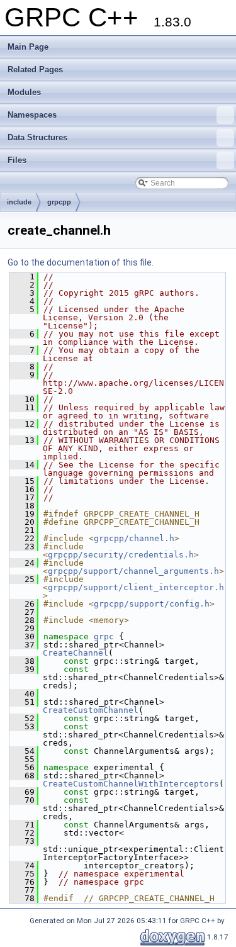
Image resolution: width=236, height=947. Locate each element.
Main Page (28, 47)
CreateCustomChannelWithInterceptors (131, 783)
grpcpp (59, 202)
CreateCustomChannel (90, 710)
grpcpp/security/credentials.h (121, 554)
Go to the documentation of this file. (81, 262)
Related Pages (35, 69)
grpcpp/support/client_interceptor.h (136, 587)
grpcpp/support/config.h (152, 603)
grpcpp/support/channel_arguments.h (133, 571)
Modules (24, 92)
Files (17, 160)
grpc (104, 636)
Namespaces (32, 115)
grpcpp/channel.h (134, 538)
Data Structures (37, 137)
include (19, 202)
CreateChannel (75, 653)
